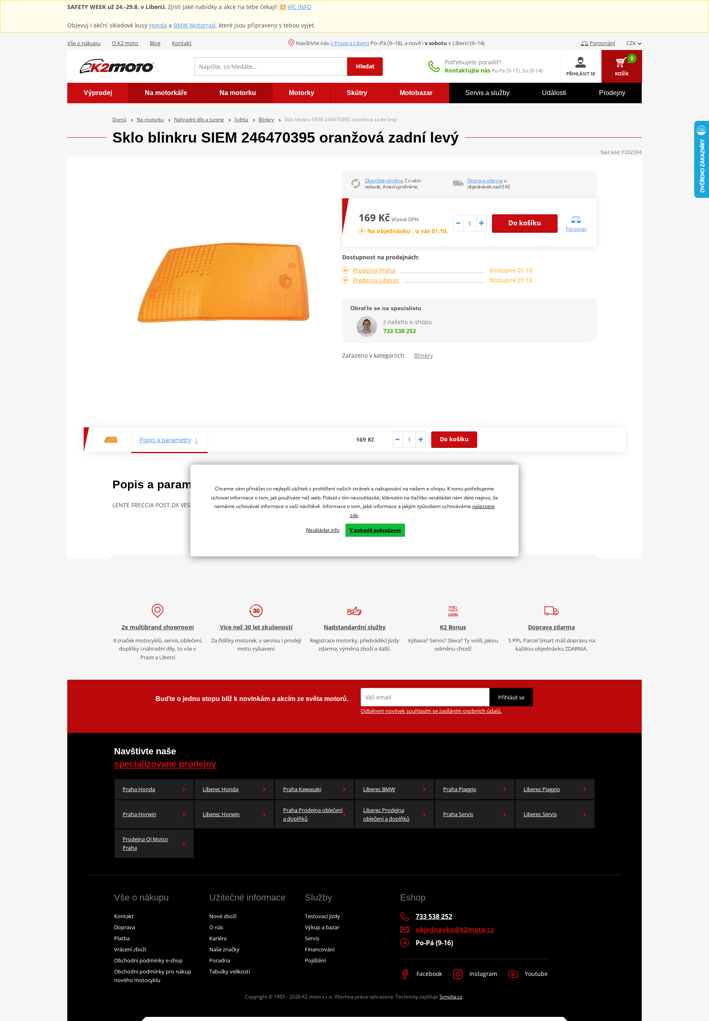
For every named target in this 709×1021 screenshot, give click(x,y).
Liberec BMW (379, 789)
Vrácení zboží (130, 949)
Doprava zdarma (485, 180)
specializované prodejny (165, 764)
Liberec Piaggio (542, 789)
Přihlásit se (511, 697)
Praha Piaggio (459, 789)
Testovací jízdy (322, 916)
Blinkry (266, 119)
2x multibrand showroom (157, 627)
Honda (158, 25)
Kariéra (217, 938)
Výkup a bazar (322, 927)
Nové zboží (222, 916)
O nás (216, 927)
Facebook (428, 974)
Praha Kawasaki (302, 789)
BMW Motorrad (194, 25)
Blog (155, 43)
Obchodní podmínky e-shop (148, 960)
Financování (319, 949)
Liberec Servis (540, 814)
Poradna (219, 960)
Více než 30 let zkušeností (256, 627)
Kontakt (182, 43)
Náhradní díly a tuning (199, 119)
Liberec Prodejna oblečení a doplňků (386, 814)
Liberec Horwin (221, 814)
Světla (241, 119)
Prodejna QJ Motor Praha (145, 843)
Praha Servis (458, 814)
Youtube (535, 974)
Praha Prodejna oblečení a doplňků (313, 814)
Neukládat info (322, 529)
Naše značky (224, 949)
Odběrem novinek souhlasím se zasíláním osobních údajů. (431, 711)
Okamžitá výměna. (384, 180)
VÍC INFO (299, 7)
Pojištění (315, 960)
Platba (122, 938)
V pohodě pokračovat (375, 529)
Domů (119, 119)
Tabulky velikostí (229, 971)
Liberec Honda (220, 789)
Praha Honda (139, 789)
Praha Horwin (139, 814)
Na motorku (150, 119)
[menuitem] (97, 93)
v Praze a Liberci (349, 43)
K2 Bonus (453, 627)
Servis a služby (487, 92)
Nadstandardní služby (355, 627)
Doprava (124, 927)
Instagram (482, 974)
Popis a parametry (165, 440)
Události (554, 92)
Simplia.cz (450, 996)
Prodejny (612, 92)
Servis (312, 938)
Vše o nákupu (84, 43)
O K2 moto (125, 43)
